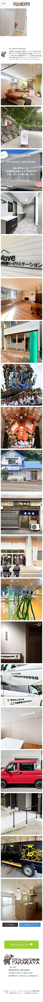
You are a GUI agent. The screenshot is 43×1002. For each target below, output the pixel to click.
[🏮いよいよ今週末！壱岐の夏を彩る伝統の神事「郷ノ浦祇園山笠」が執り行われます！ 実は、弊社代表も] (21, 428)
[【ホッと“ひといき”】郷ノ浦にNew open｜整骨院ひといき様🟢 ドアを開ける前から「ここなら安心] (21, 84)
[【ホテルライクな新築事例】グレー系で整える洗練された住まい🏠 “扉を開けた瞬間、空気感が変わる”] (21, 213)
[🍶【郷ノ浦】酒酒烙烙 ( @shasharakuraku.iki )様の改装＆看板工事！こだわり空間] (21, 642)
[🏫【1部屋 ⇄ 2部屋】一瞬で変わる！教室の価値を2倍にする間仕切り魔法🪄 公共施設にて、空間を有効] (21, 728)
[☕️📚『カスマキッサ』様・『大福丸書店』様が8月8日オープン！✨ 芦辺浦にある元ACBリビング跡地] (21, 342)
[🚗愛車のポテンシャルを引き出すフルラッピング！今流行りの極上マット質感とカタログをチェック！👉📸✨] (21, 771)
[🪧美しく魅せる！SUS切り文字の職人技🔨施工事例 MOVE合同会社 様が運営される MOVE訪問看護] (21, 256)
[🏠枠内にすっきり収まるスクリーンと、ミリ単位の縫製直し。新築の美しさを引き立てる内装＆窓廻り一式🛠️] (21, 299)
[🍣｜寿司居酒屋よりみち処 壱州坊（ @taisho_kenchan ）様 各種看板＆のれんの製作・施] (21, 513)
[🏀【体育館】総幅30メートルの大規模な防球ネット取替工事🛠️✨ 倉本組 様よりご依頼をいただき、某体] (21, 599)
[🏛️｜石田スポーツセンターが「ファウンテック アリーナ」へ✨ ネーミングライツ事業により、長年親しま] (21, 556)
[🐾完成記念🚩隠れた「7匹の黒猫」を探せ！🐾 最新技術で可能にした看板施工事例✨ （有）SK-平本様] (21, 471)
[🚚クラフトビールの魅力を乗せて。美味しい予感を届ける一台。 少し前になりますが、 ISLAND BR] (21, 857)
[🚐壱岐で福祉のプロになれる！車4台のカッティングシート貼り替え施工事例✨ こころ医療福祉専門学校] (21, 685)
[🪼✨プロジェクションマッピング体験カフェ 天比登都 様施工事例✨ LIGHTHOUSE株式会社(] (21, 127)
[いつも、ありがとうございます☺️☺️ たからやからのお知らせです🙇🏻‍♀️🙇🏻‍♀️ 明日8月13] (21, 170)
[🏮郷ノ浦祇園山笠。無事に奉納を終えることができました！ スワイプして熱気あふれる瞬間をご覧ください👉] (21, 385)
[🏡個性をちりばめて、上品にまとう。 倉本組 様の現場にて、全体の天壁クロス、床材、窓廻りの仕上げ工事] (21, 900)
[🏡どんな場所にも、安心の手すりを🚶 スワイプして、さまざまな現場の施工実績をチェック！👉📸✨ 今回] (21, 814)
